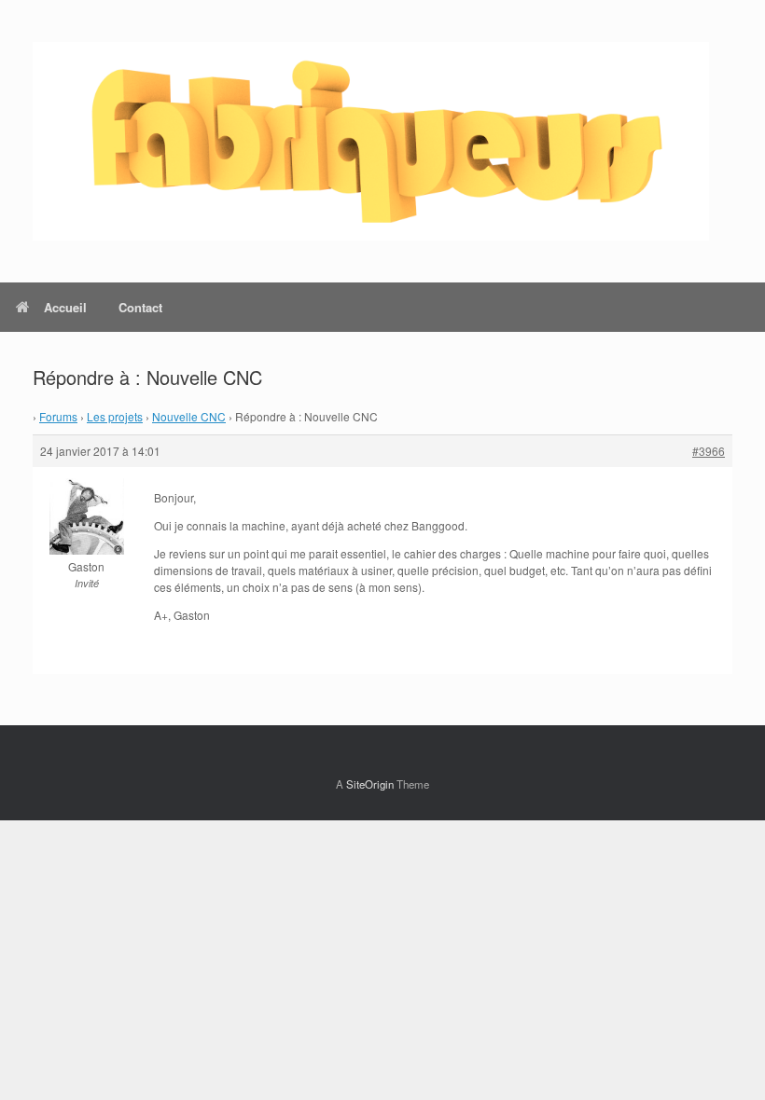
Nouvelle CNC (189, 416)
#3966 (708, 451)
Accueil (65, 307)
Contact (140, 307)
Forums (58, 416)
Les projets (115, 416)
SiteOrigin (370, 784)
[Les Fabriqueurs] (371, 141)
